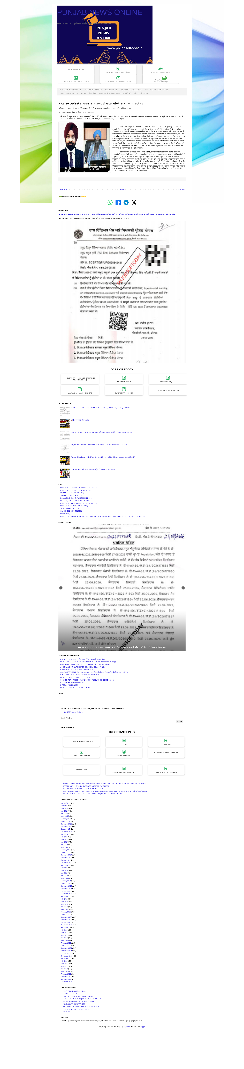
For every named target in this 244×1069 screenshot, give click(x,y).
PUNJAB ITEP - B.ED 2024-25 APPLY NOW (75, 677)
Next (183, 588)
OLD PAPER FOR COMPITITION (156, 90)
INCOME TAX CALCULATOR (73, 712)
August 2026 (65, 803)
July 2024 (64, 868)
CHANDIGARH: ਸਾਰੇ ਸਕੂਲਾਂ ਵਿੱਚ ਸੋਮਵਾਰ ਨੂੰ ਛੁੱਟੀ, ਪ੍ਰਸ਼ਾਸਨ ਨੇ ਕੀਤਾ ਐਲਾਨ (93, 469)
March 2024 (65, 878)
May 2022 (64, 935)
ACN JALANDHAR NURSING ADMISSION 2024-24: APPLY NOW (82, 667)
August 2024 (65, 865)
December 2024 (66, 855)
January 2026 (65, 821)
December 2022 (66, 917)
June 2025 (64, 839)
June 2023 (64, 901)
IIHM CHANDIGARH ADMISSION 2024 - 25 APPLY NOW (79, 675)
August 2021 (65, 958)
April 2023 (64, 907)
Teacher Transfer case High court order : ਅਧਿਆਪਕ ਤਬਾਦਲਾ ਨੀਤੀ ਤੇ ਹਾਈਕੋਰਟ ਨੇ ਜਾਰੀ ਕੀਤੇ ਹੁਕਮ (101, 432)
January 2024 (65, 883)
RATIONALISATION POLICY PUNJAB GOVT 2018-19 (81, 1007)
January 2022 (65, 945)
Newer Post (63, 189)
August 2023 (65, 896)
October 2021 (65, 953)
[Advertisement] (76, 1051)
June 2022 (64, 933)
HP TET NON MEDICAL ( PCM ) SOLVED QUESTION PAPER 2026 (86, 786)
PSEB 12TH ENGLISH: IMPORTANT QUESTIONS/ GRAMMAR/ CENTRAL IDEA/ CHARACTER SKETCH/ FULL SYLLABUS (102, 516)
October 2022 (65, 922)
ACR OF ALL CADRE (70, 994)
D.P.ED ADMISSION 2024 (69, 685)
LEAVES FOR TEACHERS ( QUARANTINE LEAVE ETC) (82, 999)
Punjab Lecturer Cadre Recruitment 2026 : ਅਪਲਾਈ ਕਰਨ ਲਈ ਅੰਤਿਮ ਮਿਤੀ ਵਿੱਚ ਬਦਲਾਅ (99, 445)
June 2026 (64, 808)
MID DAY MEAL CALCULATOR (131, 90)
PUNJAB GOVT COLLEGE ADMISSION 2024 (75, 688)
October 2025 (65, 829)
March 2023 (65, 909)
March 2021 (65, 971)
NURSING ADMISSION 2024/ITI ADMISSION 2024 (77, 670)
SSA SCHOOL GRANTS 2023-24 (71, 511)
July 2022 (64, 930)
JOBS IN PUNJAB (111, 90)
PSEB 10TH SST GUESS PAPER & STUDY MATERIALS (79, 503)
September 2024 (66, 863)
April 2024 (64, 876)
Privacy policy (65, 514)
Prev (61, 588)
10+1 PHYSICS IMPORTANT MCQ (72, 493)
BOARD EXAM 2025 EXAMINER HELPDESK (76, 498)
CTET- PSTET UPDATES (93, 90)
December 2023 (66, 886)
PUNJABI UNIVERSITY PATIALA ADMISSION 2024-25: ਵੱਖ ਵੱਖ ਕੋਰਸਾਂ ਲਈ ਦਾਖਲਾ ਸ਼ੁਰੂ (88, 662)
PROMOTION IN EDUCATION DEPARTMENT (78, 1001)
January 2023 (65, 914)
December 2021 (66, 948)
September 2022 (66, 925)
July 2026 (64, 806)
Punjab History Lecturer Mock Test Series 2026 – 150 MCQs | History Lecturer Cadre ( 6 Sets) (103, 457)
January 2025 (65, 852)
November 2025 (66, 826)
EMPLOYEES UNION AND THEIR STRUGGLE (79, 996)
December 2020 (66, 977)
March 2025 (65, 847)
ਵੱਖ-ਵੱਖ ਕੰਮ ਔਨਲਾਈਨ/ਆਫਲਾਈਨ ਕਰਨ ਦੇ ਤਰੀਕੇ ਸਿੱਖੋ (115, 93)
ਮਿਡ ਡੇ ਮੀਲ (66, 1012)
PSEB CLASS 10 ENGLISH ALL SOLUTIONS (75, 490)
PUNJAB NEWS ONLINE (99, 12)
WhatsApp (160, 81)
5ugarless (127, 1027)
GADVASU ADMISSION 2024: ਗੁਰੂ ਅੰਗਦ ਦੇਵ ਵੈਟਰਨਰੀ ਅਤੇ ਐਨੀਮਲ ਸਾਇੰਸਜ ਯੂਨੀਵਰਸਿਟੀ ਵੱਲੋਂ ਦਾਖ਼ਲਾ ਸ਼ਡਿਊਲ (94, 672)
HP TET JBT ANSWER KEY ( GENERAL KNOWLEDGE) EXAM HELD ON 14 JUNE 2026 (93, 794)
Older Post (181, 189)
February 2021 (66, 974)
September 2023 (66, 894)
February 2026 (66, 819)
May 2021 (64, 966)
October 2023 (65, 891)
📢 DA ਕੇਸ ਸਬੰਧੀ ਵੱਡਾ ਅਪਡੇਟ (80, 420)
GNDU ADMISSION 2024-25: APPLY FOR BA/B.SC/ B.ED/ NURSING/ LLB (85, 664)
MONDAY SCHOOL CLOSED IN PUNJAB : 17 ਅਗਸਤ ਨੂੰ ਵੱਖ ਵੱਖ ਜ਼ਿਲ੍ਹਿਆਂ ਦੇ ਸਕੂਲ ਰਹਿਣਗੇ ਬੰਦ (101, 408)
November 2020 (66, 979)
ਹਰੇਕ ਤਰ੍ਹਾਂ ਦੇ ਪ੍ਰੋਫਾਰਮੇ (141, 93)
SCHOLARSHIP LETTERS (69, 508)
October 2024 (65, 860)
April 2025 (64, 845)
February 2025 (66, 850)
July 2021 (64, 961)
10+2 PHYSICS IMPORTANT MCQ (72, 495)
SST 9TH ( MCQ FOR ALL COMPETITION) (74, 501)
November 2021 (66, 951)
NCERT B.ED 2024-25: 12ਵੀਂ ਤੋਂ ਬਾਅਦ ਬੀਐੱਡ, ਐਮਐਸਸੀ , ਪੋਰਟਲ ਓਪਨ (82, 659)
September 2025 (66, 832)
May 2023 (64, 904)
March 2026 (65, 816)
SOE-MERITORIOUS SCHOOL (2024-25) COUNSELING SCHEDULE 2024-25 (87, 680)
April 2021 (64, 969)
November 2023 (66, 889)
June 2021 (64, 964)
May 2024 (64, 873)
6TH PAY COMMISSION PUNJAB (69, 90)
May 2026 (64, 811)
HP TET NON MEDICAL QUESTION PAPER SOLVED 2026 (83, 789)
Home (122, 189)
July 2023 (64, 899)
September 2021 (66, 956)
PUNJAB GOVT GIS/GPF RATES (74, 1004)
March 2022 (65, 940)
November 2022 (66, 920)
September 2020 (66, 982)
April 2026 (64, 813)
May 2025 (64, 842)
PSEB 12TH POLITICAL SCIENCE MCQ (74, 506)
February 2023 (66, 912)
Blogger (142, 1027)
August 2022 (65, 927)
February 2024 (66, 881)
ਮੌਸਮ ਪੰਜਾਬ (92, 93)
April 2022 (64, 938)
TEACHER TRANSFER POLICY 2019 (76, 1009)
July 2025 (64, 837)
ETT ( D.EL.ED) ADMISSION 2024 (72, 682)
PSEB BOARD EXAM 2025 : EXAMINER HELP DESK (78, 488)
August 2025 (65, 834)
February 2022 (66, 943)
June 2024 (64, 870)
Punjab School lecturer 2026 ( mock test (72, 93)
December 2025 (66, 824)
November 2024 (66, 858)
